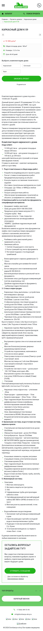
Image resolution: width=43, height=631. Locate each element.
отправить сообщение (20, 571)
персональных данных (15, 579)
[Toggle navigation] (3, 5)
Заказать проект (21, 79)
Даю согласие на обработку (17, 578)
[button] (36, 591)
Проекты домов (16, 19)
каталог (8, 14)
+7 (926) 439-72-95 (23, 610)
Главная (5, 19)
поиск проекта (33, 14)
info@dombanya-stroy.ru (23, 614)
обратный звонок (21, 599)
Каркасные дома (30, 19)
